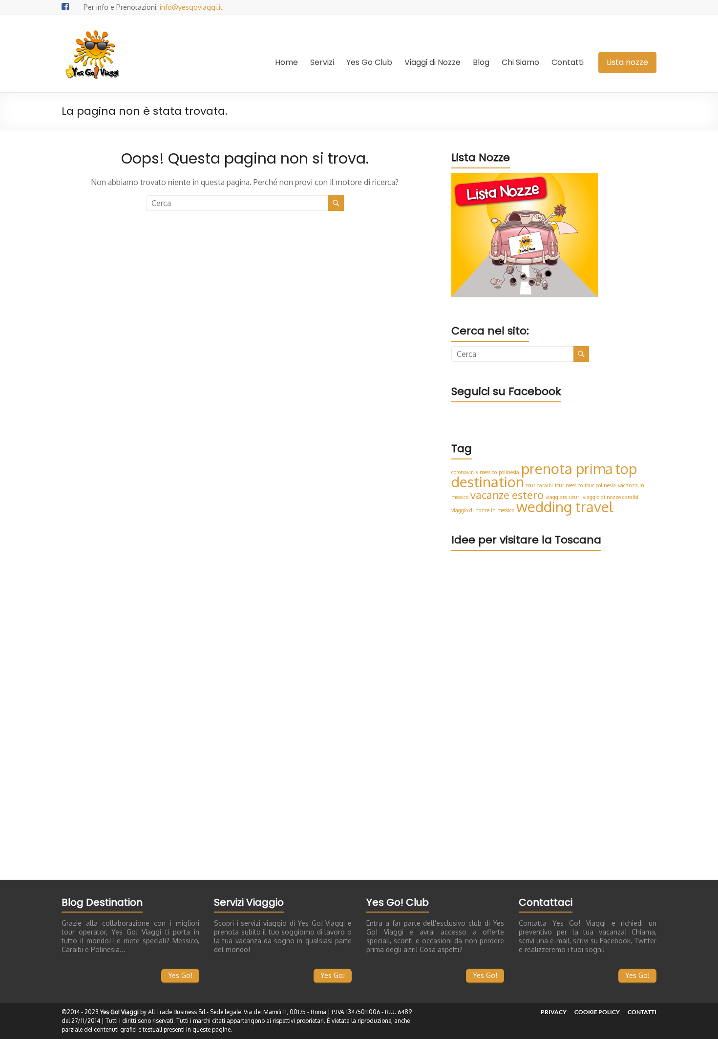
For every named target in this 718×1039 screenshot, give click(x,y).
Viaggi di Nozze (432, 62)
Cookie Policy (597, 1012)
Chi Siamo (520, 62)
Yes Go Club (369, 62)
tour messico (569, 485)
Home (286, 62)
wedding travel (564, 507)
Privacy (554, 1012)
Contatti (567, 62)
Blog (481, 62)
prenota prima (567, 468)
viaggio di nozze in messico (482, 510)
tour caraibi (539, 485)
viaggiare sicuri (563, 497)
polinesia (509, 472)
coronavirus (464, 472)
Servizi (322, 62)
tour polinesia (600, 485)
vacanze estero (507, 494)
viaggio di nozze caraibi (610, 497)
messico (488, 472)
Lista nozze (627, 62)
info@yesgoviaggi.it (191, 7)
